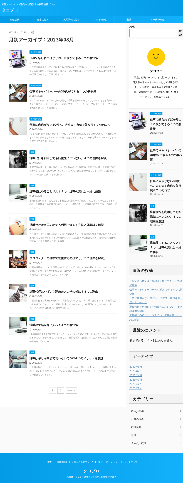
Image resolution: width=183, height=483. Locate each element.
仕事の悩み (43, 19)
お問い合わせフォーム (83, 462)
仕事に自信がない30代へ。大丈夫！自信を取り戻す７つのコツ (70, 124)
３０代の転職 (157, 19)
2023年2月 (135, 383)
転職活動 (14, 19)
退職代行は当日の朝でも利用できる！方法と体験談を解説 (66, 225)
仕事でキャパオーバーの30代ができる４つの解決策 (62, 91)
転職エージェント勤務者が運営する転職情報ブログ (91, 476)
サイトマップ (130, 462)
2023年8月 (135, 366)
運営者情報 (62, 462)
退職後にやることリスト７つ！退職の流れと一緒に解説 (65, 191)
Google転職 (100, 19)
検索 (132, 27)
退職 (129, 19)
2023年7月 (135, 370)
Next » (71, 390)
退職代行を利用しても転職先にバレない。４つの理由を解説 (68, 158)
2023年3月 (135, 379)
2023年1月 (135, 388)
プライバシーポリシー (109, 462)
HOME (49, 462)
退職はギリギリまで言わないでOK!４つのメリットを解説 (66, 358)
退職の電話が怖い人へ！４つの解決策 (53, 325)
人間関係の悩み (71, 19)
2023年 (23, 32)
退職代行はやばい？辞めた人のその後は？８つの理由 (63, 291)
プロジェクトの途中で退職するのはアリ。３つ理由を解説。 (68, 258)
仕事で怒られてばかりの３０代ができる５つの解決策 (63, 58)
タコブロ (10, 10)
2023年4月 (135, 375)
